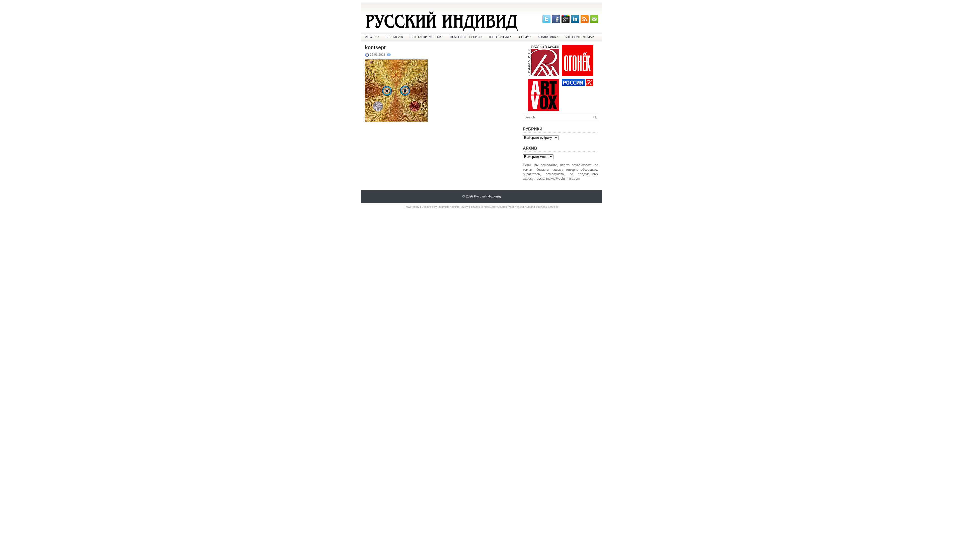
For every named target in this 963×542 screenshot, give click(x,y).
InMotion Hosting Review (453, 206)
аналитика (548, 37)
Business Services (547, 206)
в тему (524, 37)
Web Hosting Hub (519, 206)
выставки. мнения (426, 37)
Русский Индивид (487, 196)
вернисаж (394, 37)
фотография (500, 37)
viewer (372, 37)
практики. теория (466, 37)
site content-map (579, 37)
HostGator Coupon (495, 206)
